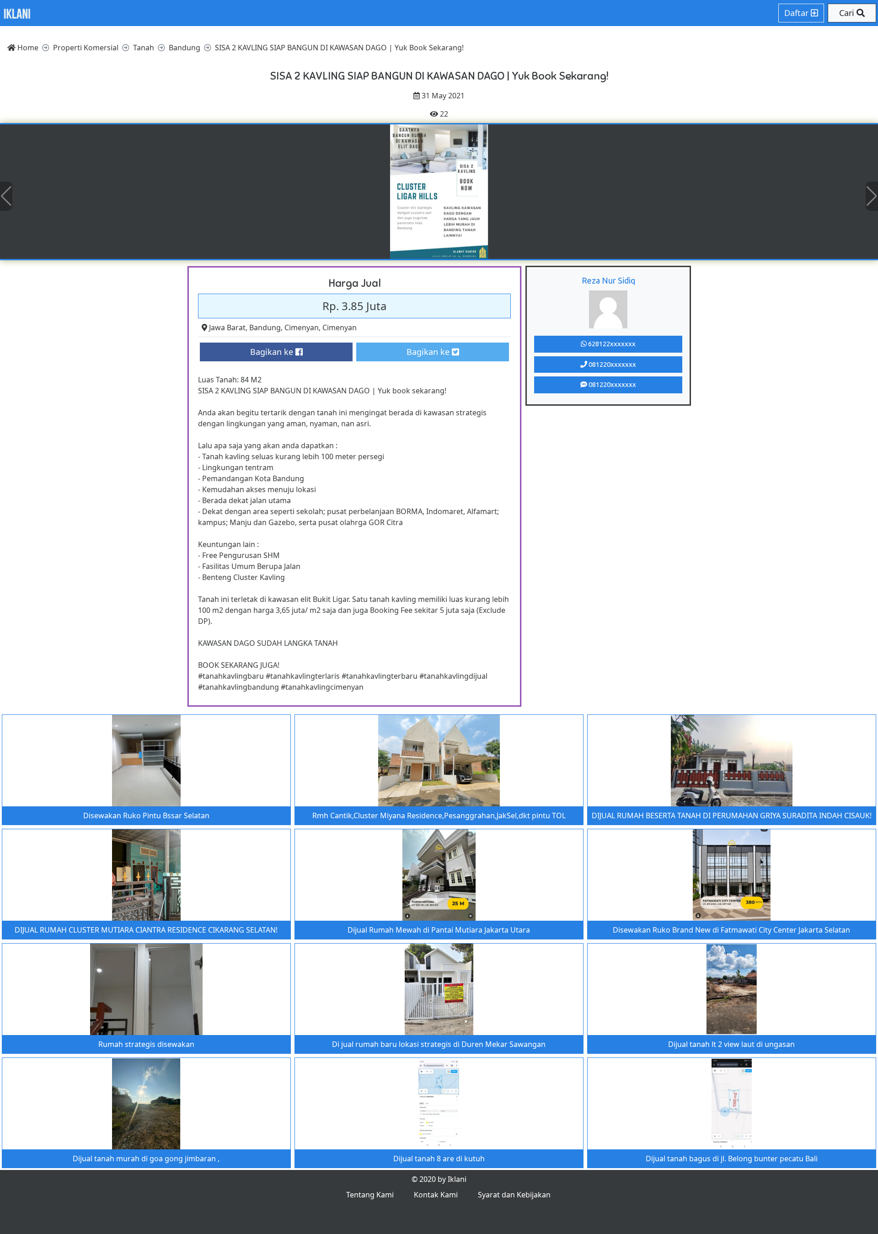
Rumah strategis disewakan (146, 1044)
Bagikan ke (272, 351)
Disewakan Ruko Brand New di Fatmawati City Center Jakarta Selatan (731, 930)
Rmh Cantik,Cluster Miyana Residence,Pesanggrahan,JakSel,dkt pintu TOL (439, 815)
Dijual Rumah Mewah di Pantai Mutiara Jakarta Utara (439, 930)
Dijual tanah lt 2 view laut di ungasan (731, 1044)
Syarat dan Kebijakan (514, 1195)
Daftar (797, 12)
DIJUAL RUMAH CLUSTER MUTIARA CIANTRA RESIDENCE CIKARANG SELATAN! (146, 930)
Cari (848, 12)
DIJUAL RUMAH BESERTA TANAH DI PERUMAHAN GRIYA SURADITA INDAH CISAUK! (732, 815)
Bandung (265, 327)
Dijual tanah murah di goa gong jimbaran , (146, 1159)
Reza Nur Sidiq (608, 280)
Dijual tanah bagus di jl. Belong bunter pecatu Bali (732, 1159)
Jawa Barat (227, 327)
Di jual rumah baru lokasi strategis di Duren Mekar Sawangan (439, 1044)
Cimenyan (301, 327)
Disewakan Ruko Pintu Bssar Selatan (146, 815)
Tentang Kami (370, 1195)
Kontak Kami (436, 1195)
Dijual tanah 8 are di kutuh (439, 1159)
